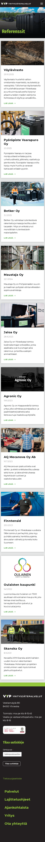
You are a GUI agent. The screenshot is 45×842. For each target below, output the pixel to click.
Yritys (9, 815)
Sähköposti (8, 750)
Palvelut (12, 791)
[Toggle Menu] (41, 3)
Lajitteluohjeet (17, 799)
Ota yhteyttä (16, 823)
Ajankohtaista (17, 807)
